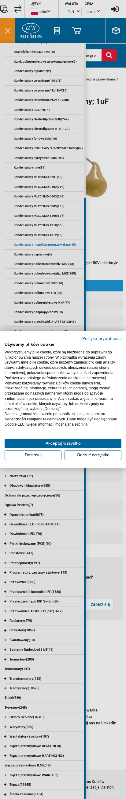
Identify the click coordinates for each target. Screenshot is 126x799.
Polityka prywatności (101, 338)
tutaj (84, 424)
